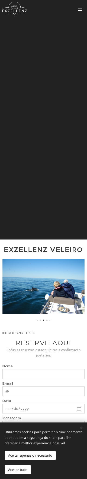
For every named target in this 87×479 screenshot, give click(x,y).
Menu (80, 8)
